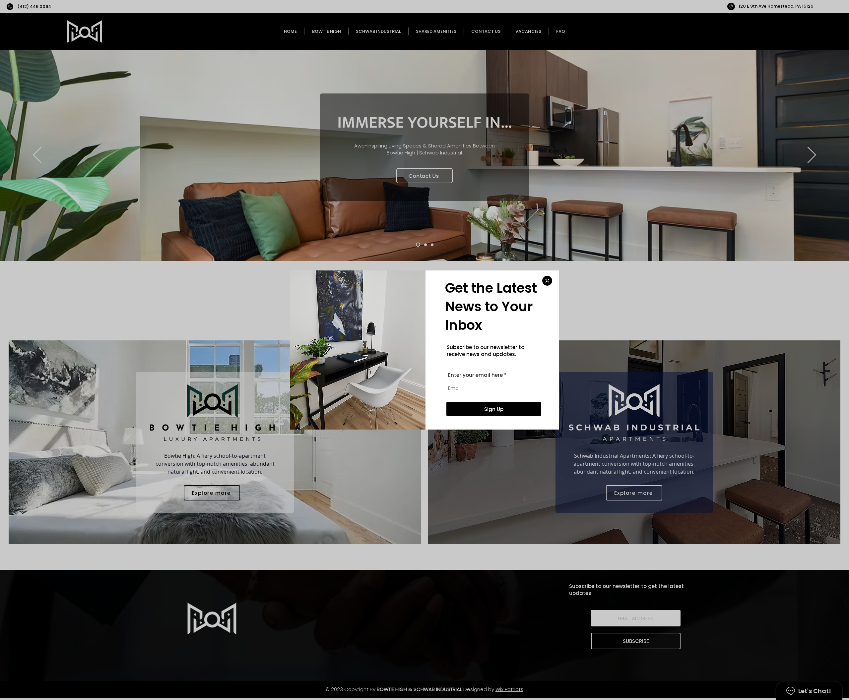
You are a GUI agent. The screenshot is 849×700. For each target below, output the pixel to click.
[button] (547, 281)
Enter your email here (475, 375)
